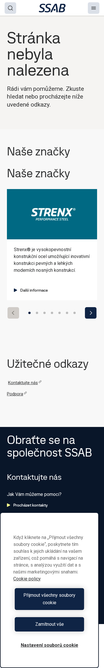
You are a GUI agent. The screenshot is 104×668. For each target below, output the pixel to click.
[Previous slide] (13, 313)
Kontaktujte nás (23, 382)
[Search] (10, 8)
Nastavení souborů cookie (49, 645)
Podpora (15, 393)
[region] (49, 590)
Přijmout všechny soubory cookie (49, 598)
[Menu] (93, 8)
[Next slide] (90, 313)
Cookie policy (27, 579)
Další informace (34, 290)
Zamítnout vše (49, 624)
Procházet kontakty (30, 505)
